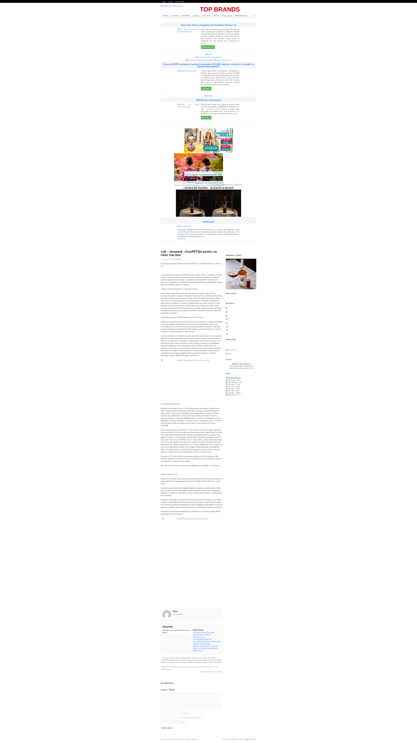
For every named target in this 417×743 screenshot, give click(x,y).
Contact (170, 1)
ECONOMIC (185, 16)
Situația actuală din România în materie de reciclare (204, 662)
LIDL (204, 658)
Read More (206, 89)
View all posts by (179, 614)
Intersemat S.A (197, 658)
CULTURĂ (174, 16)
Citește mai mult (207, 47)
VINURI (216, 16)
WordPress (233, 739)
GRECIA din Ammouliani (208, 100)
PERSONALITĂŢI (241, 16)
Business (196, 16)
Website (183, 722)
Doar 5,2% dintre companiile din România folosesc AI (208, 24)
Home (164, 1)
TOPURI (165, 16)
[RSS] (164, 636)
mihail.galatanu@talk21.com (244, 368)
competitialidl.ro (214, 465)
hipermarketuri (186, 658)
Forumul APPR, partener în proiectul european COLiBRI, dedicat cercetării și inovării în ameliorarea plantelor (208, 65)
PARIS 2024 (208, 221)
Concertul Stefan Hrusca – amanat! (211, 672)
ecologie (177, 658)
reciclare (183, 662)
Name (185, 713)
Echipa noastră (179, 1)
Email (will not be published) (191, 717)
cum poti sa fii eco (168, 658)
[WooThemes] (251, 739)
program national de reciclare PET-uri (201, 660)
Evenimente (206, 16)
